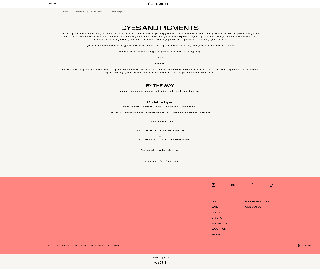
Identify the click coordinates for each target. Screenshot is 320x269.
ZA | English (306, 245)
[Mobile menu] (46, 4)
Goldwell (64, 12)
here (175, 161)
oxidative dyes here (168, 150)
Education (79, 12)
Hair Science (96, 12)
